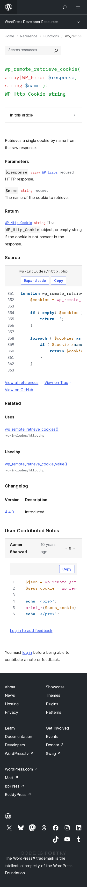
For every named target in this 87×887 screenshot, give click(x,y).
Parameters (17, 161)
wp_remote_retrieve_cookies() (31, 429)
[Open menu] (79, 7)
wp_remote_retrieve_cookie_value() (36, 464)
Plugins (52, 703)
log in (27, 652)
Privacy (11, 712)
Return (12, 211)
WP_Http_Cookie (25, 94)
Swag (53, 753)
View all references (21, 382)
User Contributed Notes (32, 530)
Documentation (18, 736)
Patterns (53, 712)
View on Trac (56, 382)
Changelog (16, 485)
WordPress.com (21, 769)
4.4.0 (9, 512)
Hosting (12, 703)
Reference (28, 36)
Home (9, 36)
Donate (55, 744)
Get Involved (57, 728)
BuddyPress (18, 794)
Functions (51, 36)
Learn (10, 728)
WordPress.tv (19, 753)
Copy (58, 280)
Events (52, 736)
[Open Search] (65, 7)
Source (12, 257)
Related (13, 403)
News (10, 695)
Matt (11, 777)
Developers (15, 744)
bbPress (14, 786)
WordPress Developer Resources (31, 22)
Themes (53, 695)
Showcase (55, 686)
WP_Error (50, 172)
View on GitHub (19, 389)
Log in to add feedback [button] (31, 630)
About (10, 686)
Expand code (35, 280)
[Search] (56, 50)
